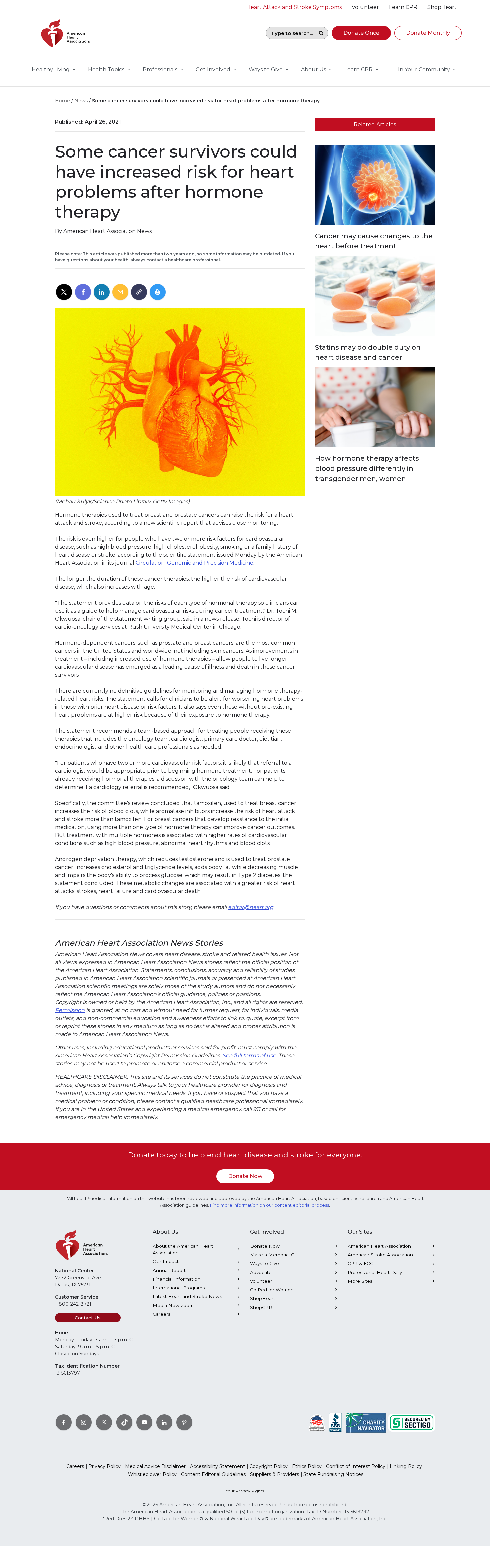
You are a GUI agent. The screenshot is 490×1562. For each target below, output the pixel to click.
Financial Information (176, 1279)
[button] (361, 33)
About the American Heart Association (183, 1249)
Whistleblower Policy (152, 1474)
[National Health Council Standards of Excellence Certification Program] (317, 1422)
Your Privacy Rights (245, 1490)
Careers (161, 1314)
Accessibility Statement (217, 1466)
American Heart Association (379, 1246)
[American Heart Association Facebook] (63, 1422)
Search (321, 33)
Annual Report (169, 1270)
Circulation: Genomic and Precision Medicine (194, 563)
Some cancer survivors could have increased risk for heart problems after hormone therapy (206, 101)
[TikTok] (124, 1422)
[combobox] (290, 33)
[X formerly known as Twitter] (104, 1422)
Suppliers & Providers (274, 1474)
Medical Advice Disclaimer (155, 1466)
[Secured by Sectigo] (411, 1422)
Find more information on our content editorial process (269, 1205)
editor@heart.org (250, 907)
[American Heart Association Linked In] (164, 1422)
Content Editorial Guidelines (213, 1474)
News (81, 101)
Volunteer (261, 1281)
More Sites (360, 1281)
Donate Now (245, 1176)
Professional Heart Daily (375, 1272)
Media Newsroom (173, 1305)
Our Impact (166, 1261)
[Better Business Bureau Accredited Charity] (335, 1422)
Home (62, 101)
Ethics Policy (307, 1466)
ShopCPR (261, 1307)
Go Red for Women (272, 1289)
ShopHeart (262, 1298)
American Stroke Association (380, 1254)
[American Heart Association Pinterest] (184, 1422)
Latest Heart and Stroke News (187, 1296)
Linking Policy (406, 1466)
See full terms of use (249, 1055)
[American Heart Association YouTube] (144, 1422)
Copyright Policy (268, 1466)
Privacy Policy (104, 1466)
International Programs (179, 1287)
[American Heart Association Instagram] (83, 1422)
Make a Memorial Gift (274, 1254)
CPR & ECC (360, 1263)
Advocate (261, 1272)
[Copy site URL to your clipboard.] (139, 292)
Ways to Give (264, 1263)
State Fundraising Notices (333, 1474)
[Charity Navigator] (366, 1422)
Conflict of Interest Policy (355, 1466)
